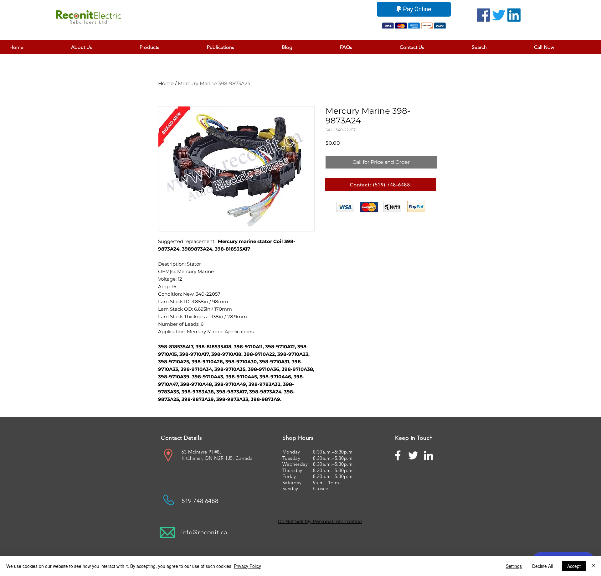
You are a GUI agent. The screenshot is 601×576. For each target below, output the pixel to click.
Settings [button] (514, 566)
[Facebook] (483, 15)
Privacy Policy (247, 566)
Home (166, 83)
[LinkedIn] (514, 15)
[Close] (593, 566)
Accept (574, 566)
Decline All (542, 566)
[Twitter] (498, 15)
